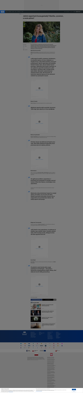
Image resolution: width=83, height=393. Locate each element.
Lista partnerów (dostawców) (39, 391)
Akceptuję (74, 389)
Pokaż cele (74, 391)
